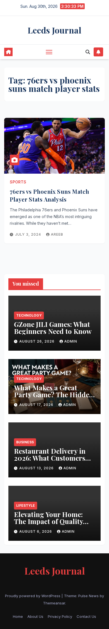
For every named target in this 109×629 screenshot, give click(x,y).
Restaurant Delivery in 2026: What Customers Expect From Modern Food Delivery (50, 461)
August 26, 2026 (37, 341)
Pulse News (88, 596)
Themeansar (54, 603)
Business (25, 442)
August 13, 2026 (37, 468)
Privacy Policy (60, 616)
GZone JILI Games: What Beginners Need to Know (53, 328)
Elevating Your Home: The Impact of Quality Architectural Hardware (52, 521)
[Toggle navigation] (49, 52)
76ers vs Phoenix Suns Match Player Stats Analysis (49, 195)
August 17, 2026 (36, 405)
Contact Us (86, 616)
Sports (18, 182)
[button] (88, 52)
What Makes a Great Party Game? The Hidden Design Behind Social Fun (53, 398)
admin (70, 341)
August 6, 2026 (36, 531)
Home (18, 616)
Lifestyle (25, 505)
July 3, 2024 (28, 234)
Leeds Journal (54, 30)
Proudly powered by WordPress (33, 596)
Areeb (57, 234)
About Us (35, 616)
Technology (29, 315)
